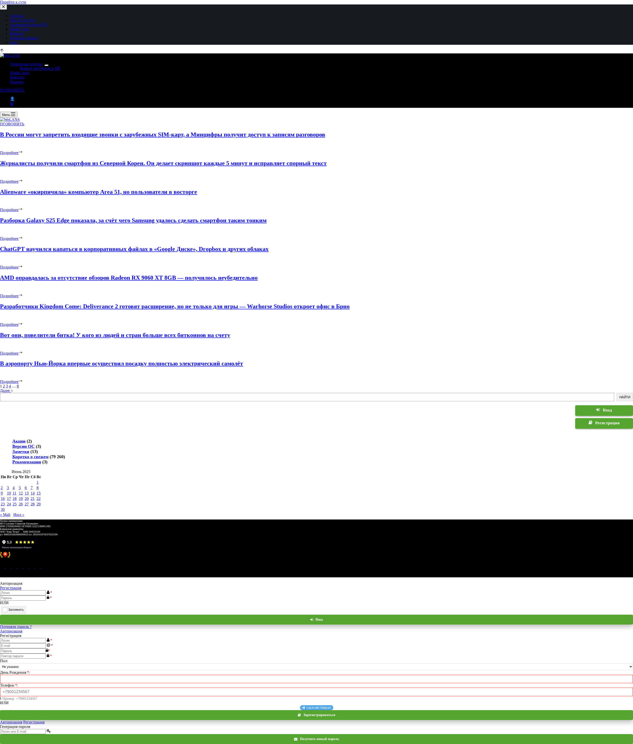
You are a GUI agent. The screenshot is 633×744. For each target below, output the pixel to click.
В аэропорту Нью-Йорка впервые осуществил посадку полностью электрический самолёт (121, 363)
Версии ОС (23, 446)
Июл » (18, 515)
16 (3, 498)
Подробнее (9, 153)
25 (15, 504)
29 (39, 504)
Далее (5, 390)
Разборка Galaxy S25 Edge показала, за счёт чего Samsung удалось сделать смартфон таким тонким (133, 220)
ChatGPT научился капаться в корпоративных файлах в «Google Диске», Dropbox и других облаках (134, 249)
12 (21, 493)
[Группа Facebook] (39, 566)
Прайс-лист (19, 29)
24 (9, 504)
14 (33, 493)
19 (21, 498)
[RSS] (44, 566)
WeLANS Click (22, 20)
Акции (18, 441)
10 (9, 493)
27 (27, 504)
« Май (5, 515)
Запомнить (16, 609)
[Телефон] (9, 566)
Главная (16, 16)
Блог (14, 42)
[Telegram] (27, 566)
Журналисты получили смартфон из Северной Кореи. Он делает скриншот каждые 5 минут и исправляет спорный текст (163, 163)
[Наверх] (2, 51)
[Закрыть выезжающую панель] (3, 7)
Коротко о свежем (30, 456)
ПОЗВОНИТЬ (12, 90)
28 (33, 504)
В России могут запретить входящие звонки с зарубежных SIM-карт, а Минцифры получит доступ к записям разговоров (162, 134)
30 (3, 509)
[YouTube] (33, 566)
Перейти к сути (13, 2)
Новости (17, 77)
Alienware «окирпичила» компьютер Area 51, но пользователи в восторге (98, 192)
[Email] (3, 566)
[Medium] (15, 566)
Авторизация (11, 631)
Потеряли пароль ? (16, 627)
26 (21, 504)
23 (3, 504)
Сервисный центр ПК (28, 25)
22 (39, 498)
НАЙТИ (624, 397)
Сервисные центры (26, 64)
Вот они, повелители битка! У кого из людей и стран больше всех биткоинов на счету (115, 335)
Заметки (20, 451)
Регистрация (10, 588)
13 (27, 493)
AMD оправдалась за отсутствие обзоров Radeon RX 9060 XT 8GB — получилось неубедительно (129, 277)
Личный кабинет (24, 38)
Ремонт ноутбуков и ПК (40, 68)
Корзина (17, 33)
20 (27, 498)
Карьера (16, 82)
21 (33, 498)
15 (39, 493)
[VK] (21, 566)
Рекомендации (26, 461)
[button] (316, 557)
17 (9, 498)
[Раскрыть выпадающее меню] (46, 65)
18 (15, 498)
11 (14, 493)
